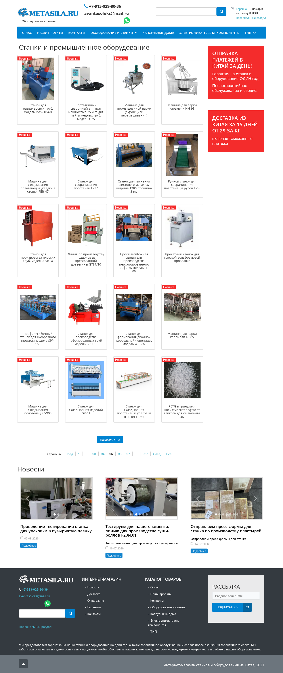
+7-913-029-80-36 (105, 6)
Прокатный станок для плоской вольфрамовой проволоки (182, 257)
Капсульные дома (163, 613)
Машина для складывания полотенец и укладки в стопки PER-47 (38, 186)
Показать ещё (110, 439)
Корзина (241, 9)
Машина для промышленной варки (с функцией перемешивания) (134, 110)
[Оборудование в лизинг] (48, 13)
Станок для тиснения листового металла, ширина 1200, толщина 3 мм (134, 186)
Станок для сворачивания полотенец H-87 (86, 184)
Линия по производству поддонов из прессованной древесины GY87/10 (86, 259)
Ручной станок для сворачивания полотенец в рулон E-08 (182, 184)
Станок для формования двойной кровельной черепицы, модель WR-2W (134, 339)
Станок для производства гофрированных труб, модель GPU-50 (85, 339)
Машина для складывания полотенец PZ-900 (38, 409)
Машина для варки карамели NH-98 (182, 107)
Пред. (69, 454)
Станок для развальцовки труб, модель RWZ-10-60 (38, 108)
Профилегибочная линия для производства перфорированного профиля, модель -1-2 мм (134, 262)
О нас (154, 587)
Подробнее (29, 545)
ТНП (153, 631)
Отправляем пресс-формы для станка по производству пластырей (226, 528)
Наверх (23, 663)
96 (120, 454)
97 (128, 454)
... (86, 454)
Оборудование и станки (167, 607)
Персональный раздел (251, 18)
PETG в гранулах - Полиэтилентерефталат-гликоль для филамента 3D (182, 411)
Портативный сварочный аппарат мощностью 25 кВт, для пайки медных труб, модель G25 (85, 112)
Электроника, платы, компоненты (164, 622)
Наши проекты (160, 594)
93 (94, 454)
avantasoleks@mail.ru (106, 13)
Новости (93, 587)
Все (169, 454)
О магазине (95, 600)
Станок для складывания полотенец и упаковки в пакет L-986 (134, 411)
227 (145, 454)
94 (103, 454)
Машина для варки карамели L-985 (182, 335)
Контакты (94, 613)
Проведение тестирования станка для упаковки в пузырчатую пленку (56, 528)
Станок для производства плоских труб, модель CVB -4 (38, 257)
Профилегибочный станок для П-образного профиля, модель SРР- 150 (38, 339)
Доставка (93, 594)
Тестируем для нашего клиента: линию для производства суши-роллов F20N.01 (137, 531)
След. (157, 454)
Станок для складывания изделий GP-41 (86, 409)
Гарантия (94, 607)
